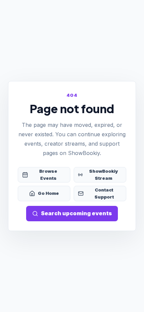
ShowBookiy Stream (103, 174)
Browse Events (48, 174)
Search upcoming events (76, 213)
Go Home (48, 193)
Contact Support (104, 193)
